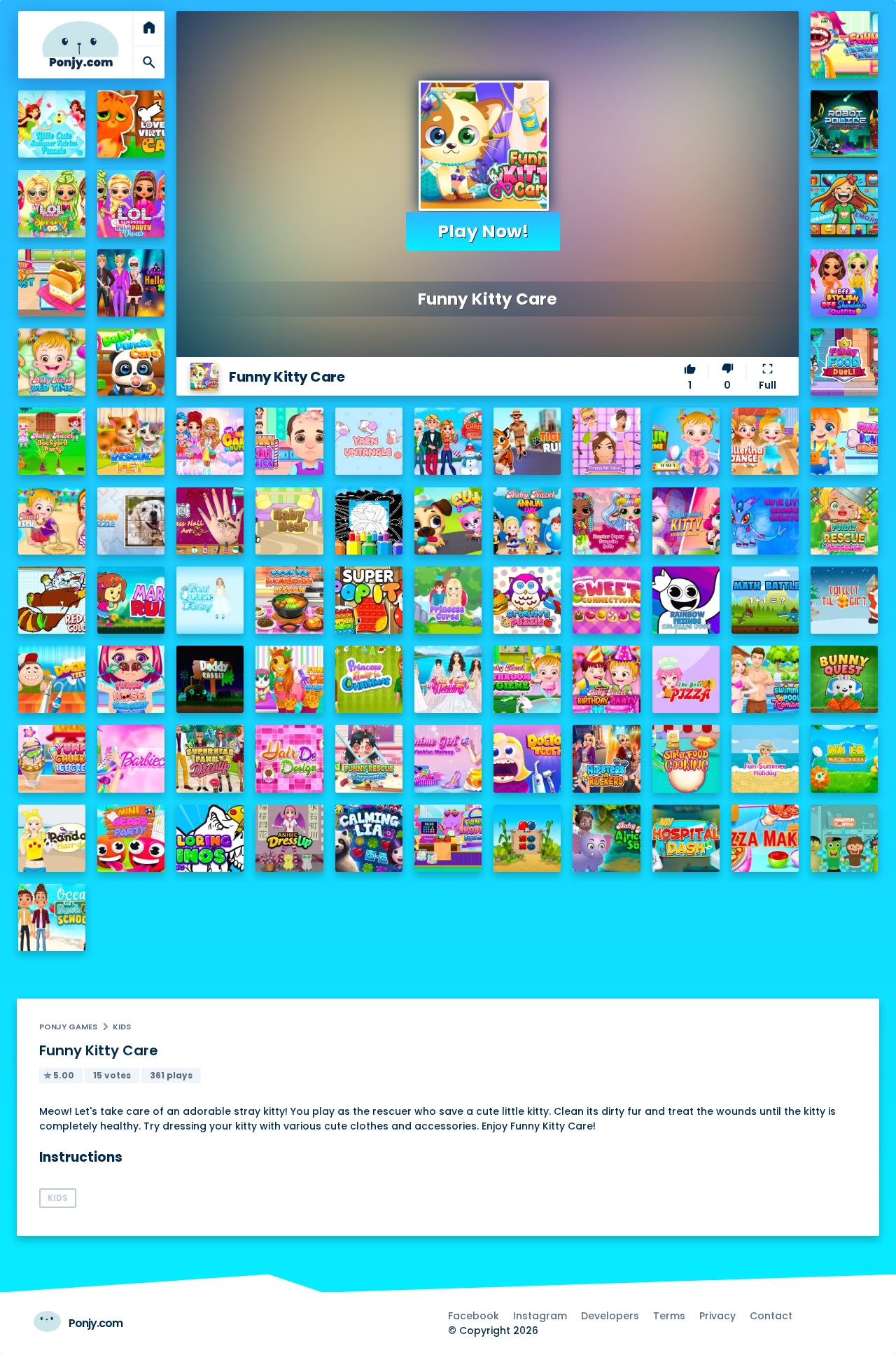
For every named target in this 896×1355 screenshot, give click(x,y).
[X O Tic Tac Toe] (527, 838)
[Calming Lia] (368, 838)
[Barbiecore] (130, 758)
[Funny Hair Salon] (289, 441)
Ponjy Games (68, 1026)
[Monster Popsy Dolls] (606, 521)
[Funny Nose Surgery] (130, 679)
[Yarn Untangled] (368, 441)
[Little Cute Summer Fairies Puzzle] (51, 124)
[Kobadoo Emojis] (844, 203)
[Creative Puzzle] (527, 600)
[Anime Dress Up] (289, 838)
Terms (669, 1316)
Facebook (473, 1316)
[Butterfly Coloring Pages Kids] (368, 521)
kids (122, 1026)
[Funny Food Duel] (844, 362)
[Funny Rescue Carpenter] (368, 758)
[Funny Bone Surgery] (844, 441)
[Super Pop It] (368, 600)
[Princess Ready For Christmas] (368, 679)
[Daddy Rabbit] (210, 679)
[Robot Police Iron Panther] (844, 124)
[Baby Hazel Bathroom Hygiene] (527, 679)
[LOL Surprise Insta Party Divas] (130, 203)
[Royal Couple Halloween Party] (130, 283)
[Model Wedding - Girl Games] (448, 679)
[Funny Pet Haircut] (289, 679)
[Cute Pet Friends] (448, 521)
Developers (610, 1316)
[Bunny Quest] (844, 679)
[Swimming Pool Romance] (765, 679)
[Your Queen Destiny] (210, 600)
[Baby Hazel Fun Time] (686, 441)
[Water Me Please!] (844, 758)
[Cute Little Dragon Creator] (765, 521)
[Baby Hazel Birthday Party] (606, 679)
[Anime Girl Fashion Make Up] (448, 758)
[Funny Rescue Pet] (130, 441)
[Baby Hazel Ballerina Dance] (765, 441)
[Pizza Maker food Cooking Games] (765, 838)
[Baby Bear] (289, 521)
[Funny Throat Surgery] (844, 44)
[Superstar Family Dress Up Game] (210, 758)
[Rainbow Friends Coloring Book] (686, 600)
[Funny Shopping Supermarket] (448, 838)
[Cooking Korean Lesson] (289, 600)
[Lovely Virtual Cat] (130, 124)
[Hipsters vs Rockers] (606, 758)
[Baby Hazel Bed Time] (51, 362)
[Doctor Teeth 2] (527, 758)
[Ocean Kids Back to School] (51, 917)
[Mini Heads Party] (130, 838)
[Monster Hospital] (844, 838)
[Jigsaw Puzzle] (130, 521)
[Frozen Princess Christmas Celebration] (448, 441)
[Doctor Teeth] (51, 679)
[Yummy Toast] (51, 283)
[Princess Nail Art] (210, 521)
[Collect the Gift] (844, 600)
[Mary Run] (130, 600)
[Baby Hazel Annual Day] (527, 521)
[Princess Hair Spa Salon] (606, 441)
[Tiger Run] (527, 441)
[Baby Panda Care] (130, 362)
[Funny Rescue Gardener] (844, 521)
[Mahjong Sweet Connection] (606, 600)
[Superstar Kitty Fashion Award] (686, 521)
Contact (771, 1316)
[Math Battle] (765, 600)
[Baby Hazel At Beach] (51, 521)
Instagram (540, 1316)
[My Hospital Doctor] (686, 838)
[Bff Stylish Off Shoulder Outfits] (844, 283)
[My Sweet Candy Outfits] (210, 441)
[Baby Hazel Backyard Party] (51, 441)
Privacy (717, 1316)
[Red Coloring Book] (51, 600)
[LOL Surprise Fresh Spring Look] (51, 203)
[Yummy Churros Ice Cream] (51, 758)
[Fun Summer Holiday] (765, 758)
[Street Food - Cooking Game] (686, 758)
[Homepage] (80, 45)
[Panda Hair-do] (51, 838)
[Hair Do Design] (289, 758)
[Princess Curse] (448, 600)
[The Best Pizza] (686, 679)
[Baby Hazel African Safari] (606, 838)
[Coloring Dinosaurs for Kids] (210, 838)
